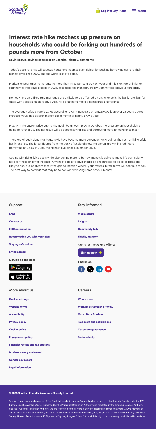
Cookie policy (17, 329)
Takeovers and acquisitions (94, 322)
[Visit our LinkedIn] (99, 269)
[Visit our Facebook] (81, 269)
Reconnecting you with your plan (29, 236)
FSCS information (20, 229)
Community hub (88, 229)
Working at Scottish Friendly (95, 306)
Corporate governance (92, 329)
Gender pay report (20, 360)
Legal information (20, 367)
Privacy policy (17, 322)
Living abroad (17, 251)
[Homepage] (18, 16)
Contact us (16, 221)
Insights (83, 221)
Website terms (18, 306)
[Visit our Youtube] (108, 269)
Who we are (85, 299)
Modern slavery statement (25, 352)
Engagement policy (21, 337)
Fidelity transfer (88, 236)
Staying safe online (21, 244)
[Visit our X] (90, 269)
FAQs (12, 213)
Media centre (86, 213)
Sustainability (86, 337)
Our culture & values (90, 314)
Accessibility (17, 314)
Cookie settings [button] (18, 299)
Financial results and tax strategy (29, 344)
